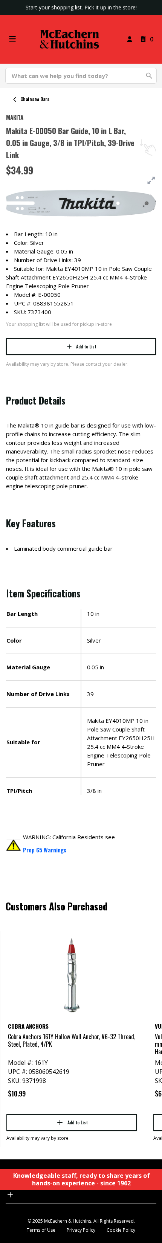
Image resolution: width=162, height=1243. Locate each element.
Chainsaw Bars (34, 99)
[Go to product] (71, 974)
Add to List (86, 346)
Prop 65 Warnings (44, 850)
